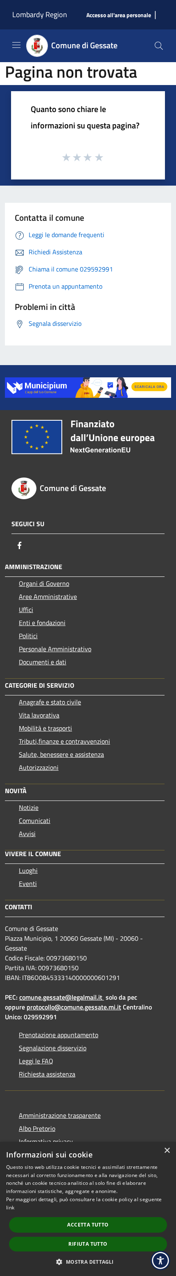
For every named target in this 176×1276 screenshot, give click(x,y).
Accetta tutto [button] (87, 1224)
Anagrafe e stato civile (50, 702)
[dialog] (88, 1209)
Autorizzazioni (39, 767)
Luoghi (28, 870)
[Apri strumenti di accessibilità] (160, 1260)
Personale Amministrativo (55, 649)
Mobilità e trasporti (45, 728)
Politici (28, 636)
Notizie (28, 807)
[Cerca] (159, 46)
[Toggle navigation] (16, 45)
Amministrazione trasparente (60, 1115)
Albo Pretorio (37, 1128)
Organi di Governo (44, 583)
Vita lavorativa (39, 715)
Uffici (26, 609)
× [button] (167, 1151)
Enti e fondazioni (42, 623)
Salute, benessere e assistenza (61, 754)
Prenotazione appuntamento (58, 1035)
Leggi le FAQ (36, 1061)
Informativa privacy (46, 1141)
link (10, 1207)
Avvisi (27, 834)
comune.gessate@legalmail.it (60, 997)
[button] (87, 1262)
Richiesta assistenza (47, 1074)
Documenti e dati (42, 662)
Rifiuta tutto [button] (87, 1243)
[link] (88, 387)
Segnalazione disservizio (52, 1048)
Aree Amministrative (48, 596)
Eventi (28, 883)
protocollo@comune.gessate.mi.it (74, 1007)
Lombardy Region (39, 14)
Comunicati (34, 820)
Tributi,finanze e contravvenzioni (64, 741)
